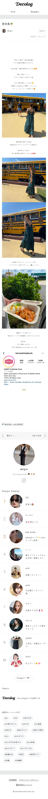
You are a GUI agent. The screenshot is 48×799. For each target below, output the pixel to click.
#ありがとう (10, 748)
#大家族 (37, 724)
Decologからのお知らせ (28, 698)
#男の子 (8, 730)
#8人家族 (31, 742)
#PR (15, 718)
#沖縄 (7, 760)
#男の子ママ (22, 730)
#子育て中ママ (11, 724)
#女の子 (25, 724)
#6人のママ (19, 736)
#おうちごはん (26, 748)
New (13, 12)
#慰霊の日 (9, 754)
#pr (6, 718)
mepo (24, 469)
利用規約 (13, 780)
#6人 (7, 736)
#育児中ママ (34, 754)
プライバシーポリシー (29, 780)
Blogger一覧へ (24, 678)
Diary (42, 31)
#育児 (21, 754)
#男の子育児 (38, 730)
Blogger (35, 12)
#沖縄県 (18, 760)
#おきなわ (27, 718)
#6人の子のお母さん (13, 742)
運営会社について (24, 785)
